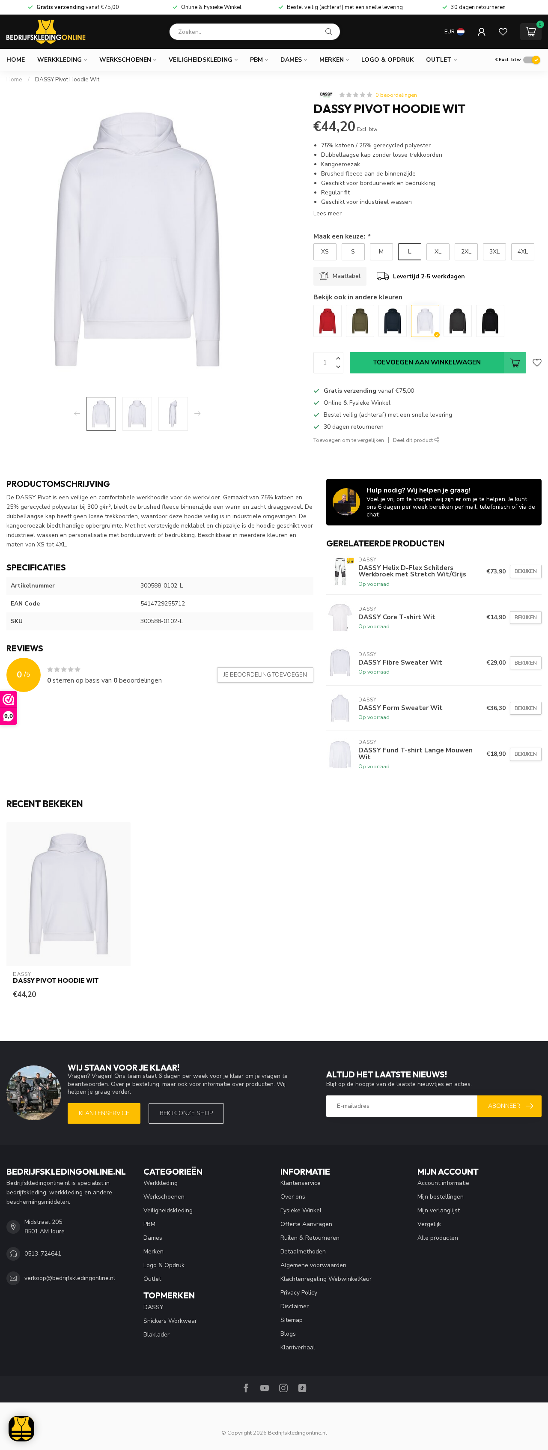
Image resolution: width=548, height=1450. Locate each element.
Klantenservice (104, 1113)
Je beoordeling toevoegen (265, 675)
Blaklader (156, 1335)
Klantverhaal (297, 1347)
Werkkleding (59, 60)
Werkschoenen (125, 60)
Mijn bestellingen (440, 1197)
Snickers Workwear (170, 1321)
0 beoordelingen (396, 94)
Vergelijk (429, 1224)
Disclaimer (294, 1306)
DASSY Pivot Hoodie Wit (67, 80)
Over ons (292, 1197)
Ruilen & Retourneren (310, 1238)
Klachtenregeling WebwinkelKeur (326, 1279)
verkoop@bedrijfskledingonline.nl (69, 1278)
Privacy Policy (298, 1293)
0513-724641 (42, 1254)
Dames (291, 60)
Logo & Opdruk (387, 60)
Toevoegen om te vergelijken (348, 440)
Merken (331, 60)
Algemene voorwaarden (313, 1265)
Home (15, 60)
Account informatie (443, 1183)
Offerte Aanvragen (306, 1224)
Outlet (439, 60)
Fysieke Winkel (301, 1210)
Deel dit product (413, 440)
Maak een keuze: (341, 236)
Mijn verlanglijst (438, 1210)
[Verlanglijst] (503, 31)
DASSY (153, 1307)
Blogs (288, 1334)
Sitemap (291, 1320)
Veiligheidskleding (200, 60)
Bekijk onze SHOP (186, 1113)
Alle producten (437, 1238)
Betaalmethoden (303, 1251)
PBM (256, 60)
